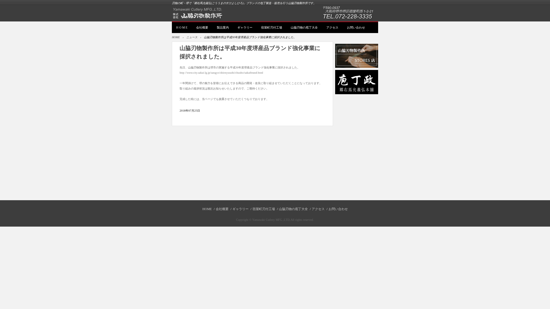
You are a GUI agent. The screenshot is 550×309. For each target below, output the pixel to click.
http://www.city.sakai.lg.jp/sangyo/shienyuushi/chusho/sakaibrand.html (221, 72)
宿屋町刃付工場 (271, 27)
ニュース (191, 37)
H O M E (182, 27)
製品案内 (223, 27)
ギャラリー (244, 27)
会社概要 (202, 27)
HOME (176, 37)
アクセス (332, 27)
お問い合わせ (356, 27)
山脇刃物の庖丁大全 (304, 27)
